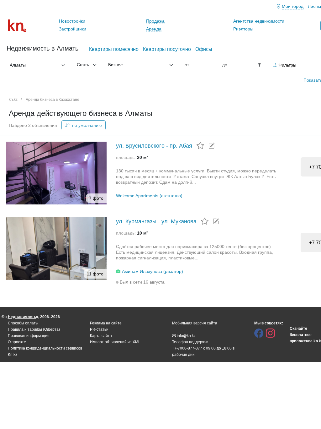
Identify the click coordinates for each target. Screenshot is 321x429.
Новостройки (72, 21)
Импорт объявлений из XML (115, 342)
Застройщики (72, 28)
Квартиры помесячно (114, 49)
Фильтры (287, 65)
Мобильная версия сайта (194, 323)
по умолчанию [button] (86, 125)
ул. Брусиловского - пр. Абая (154, 146)
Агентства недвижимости (258, 21)
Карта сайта (101, 336)
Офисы (203, 49)
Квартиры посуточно (167, 49)
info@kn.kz (186, 336)
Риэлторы (243, 28)
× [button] (58, 65)
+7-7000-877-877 (187, 348)
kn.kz (13, 99)
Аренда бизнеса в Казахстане (52, 99)
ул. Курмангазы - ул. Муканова (156, 221)
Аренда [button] (153, 28)
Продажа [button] (155, 21)
